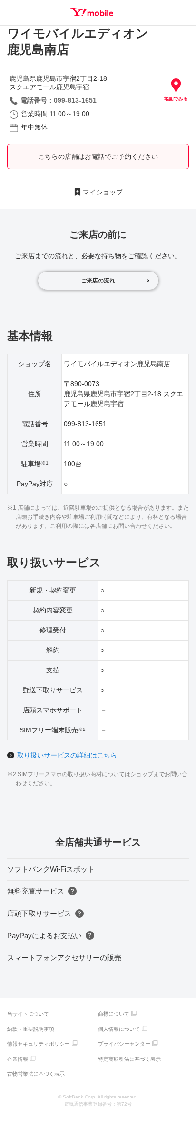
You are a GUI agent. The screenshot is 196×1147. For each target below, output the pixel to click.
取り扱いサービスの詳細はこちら (67, 755)
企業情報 (17, 1059)
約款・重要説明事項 (30, 1029)
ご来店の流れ (98, 280)
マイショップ (103, 192)
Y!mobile (91, 12)
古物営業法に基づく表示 (36, 1074)
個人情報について (119, 1029)
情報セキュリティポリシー (38, 1044)
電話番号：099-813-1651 (58, 100)
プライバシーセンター (124, 1044)
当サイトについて (28, 1014)
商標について (113, 1014)
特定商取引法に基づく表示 (129, 1059)
